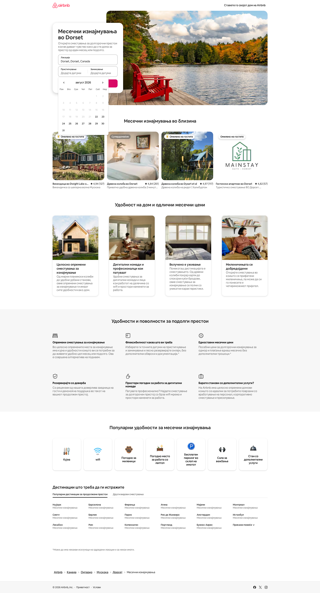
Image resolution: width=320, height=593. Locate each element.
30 (102, 123)
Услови (97, 587)
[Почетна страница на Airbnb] (61, 5)
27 (83, 123)
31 (63, 130)
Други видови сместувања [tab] (128, 494)
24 (63, 123)
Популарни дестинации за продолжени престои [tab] (80, 494)
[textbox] (73, 73)
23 (103, 116)
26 (76, 123)
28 (90, 123)
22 (96, 116)
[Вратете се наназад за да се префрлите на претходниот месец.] (64, 83)
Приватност (83, 587)
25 (70, 123)
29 (96, 123)
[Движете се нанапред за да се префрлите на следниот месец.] (103, 83)
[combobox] (88, 61)
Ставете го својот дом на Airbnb (245, 5)
